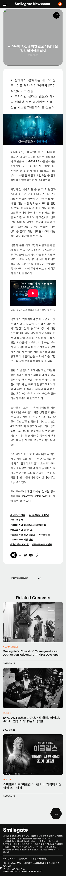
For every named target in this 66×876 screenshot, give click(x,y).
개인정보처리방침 (38, 858)
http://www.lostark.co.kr (34, 496)
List (39, 578)
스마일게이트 (9, 858)
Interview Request (19, 578)
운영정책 (23, 858)
